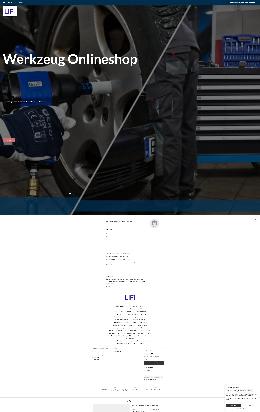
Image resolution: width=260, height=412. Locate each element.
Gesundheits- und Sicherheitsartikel (124, 311)
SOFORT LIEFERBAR (120, 306)
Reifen (135, 343)
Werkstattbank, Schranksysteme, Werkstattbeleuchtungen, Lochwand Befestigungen (130, 337)
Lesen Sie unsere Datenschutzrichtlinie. (234, 402)
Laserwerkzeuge (142, 325)
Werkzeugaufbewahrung (139, 322)
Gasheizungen (114, 348)
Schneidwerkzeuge (133, 328)
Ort (16, 2)
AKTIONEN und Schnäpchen (122, 343)
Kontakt (21, 2)
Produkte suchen (104, 389)
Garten (111, 330)
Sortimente (112, 333)
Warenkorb (145, 389)
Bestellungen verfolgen (125, 390)
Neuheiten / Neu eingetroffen (137, 306)
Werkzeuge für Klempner (138, 319)
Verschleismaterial (146, 330)
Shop (4, 2)
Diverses (148, 333)
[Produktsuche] (256, 219)
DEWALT (142, 343)
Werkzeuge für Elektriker (121, 319)
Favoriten (135, 389)
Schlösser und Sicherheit (121, 317)
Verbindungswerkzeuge (118, 328)
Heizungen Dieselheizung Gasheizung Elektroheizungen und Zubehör (130, 341)
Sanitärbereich (145, 314)
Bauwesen (120, 309)
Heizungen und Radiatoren (138, 317)
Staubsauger (144, 328)
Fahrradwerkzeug (141, 311)
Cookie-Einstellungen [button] (241, 408)
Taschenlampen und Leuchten (122, 322)
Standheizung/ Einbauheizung (126, 333)
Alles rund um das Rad (131, 330)
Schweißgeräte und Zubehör (134, 309)
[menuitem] (165, 348)
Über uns (10, 2)
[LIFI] (130, 298)
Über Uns (140, 333)
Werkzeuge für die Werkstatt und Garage (124, 325)
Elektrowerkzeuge (133, 314)
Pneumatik (119, 330)
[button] (148, 370)
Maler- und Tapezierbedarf (117, 314)
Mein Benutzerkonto (114, 390)
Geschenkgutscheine (155, 390)
